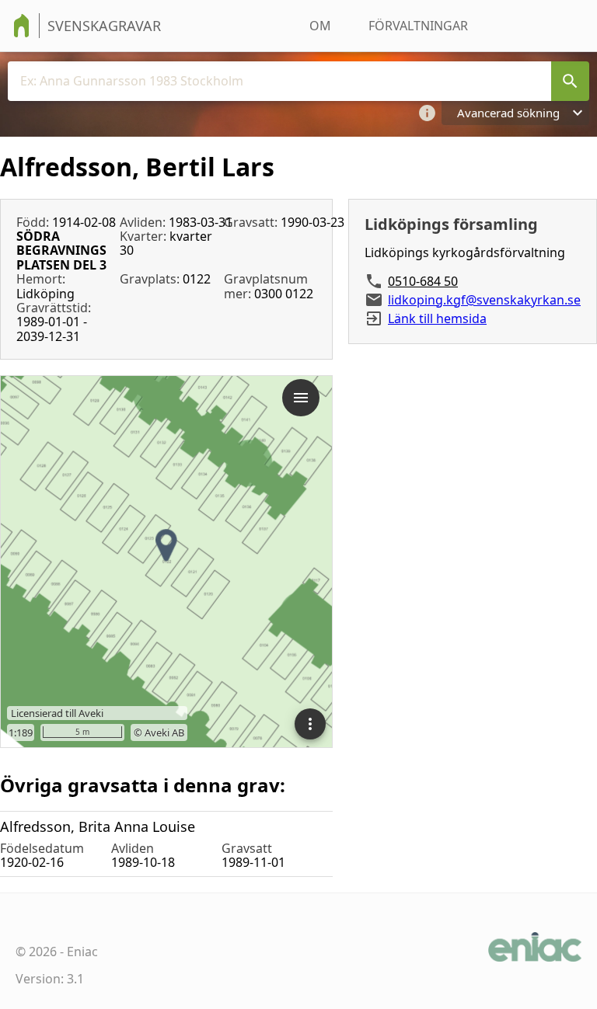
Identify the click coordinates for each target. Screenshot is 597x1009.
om (320, 25)
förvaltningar (418, 25)
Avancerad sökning (508, 112)
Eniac (82, 951)
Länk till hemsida (437, 318)
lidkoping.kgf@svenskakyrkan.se (484, 300)
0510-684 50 (423, 281)
